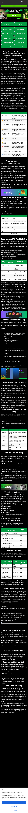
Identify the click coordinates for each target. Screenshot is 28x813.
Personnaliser (14, 806)
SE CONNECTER (20, 6)
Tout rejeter (14, 810)
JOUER (14, 15)
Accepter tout (14, 803)
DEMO (7, 25)
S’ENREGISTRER (7, 6)
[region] (14, 800)
